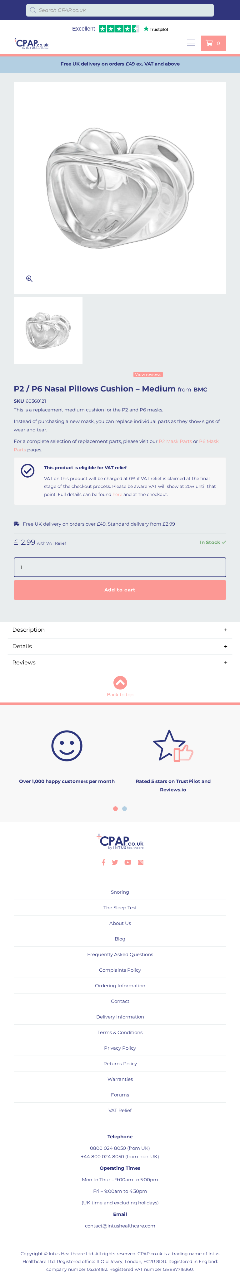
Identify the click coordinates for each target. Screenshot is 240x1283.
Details (22, 646)
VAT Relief (120, 1110)
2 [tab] (124, 808)
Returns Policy (120, 1064)
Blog (120, 939)
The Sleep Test (120, 908)
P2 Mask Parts (175, 441)
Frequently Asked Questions (120, 954)
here (117, 494)
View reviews (148, 374)
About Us (120, 923)
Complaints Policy (120, 970)
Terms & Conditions (120, 1032)
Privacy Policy (120, 1048)
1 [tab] (115, 808)
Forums (120, 1095)
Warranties (120, 1079)
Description (28, 629)
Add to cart (120, 590)
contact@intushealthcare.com (120, 1226)
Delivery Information (120, 1017)
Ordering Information (120, 986)
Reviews (24, 662)
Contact (120, 1001)
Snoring (120, 892)
